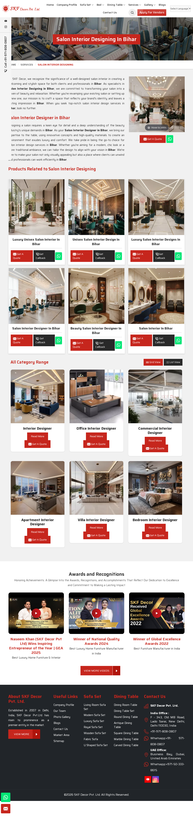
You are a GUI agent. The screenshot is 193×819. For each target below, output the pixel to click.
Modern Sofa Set (94, 715)
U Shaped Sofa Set (96, 745)
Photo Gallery (62, 717)
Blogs (162, 5)
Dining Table (115, 5)
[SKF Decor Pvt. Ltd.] (16, 8)
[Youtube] (5, 21)
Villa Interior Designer (96, 520)
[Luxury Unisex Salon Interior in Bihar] (36, 207)
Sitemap (59, 741)
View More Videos (96, 671)
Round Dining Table (126, 717)
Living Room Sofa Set (95, 707)
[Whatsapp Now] (169, 139)
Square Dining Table (126, 733)
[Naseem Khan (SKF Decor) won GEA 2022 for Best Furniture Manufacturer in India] (157, 613)
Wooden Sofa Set (95, 733)
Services (133, 5)
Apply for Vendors (151, 12)
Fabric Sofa (91, 739)
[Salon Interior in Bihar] (156, 296)
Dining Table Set (124, 711)
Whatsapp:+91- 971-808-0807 (167, 741)
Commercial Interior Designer (155, 430)
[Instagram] (5, 27)
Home (50, 5)
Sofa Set (85, 5)
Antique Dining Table (123, 725)
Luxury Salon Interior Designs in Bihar (155, 241)
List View (174, 362)
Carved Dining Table (126, 745)
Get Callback (40, 256)
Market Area (61, 735)
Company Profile (67, 5)
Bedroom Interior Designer (155, 520)
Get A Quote (18, 256)
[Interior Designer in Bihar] (38, 396)
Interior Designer (37, 428)
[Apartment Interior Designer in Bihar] (38, 488)
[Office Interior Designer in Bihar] (96, 396)
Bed (99, 5)
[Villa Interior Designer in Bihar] (96, 488)
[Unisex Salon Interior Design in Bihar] (96, 207)
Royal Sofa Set (93, 727)
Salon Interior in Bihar (156, 328)
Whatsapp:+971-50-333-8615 (167, 767)
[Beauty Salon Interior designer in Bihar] (96, 296)
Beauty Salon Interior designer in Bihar (95, 330)
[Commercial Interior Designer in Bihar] (155, 396)
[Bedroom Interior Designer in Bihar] (155, 488)
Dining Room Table (125, 705)
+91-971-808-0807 (163, 731)
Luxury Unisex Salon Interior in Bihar (36, 241)
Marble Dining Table (126, 739)
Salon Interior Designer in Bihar (36, 328)
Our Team (60, 711)
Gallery (148, 5)
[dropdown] (92, 5)
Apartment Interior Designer (37, 522)
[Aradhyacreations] (132, 12)
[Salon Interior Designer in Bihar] (36, 296)
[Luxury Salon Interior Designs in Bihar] (156, 207)
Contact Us (110, 12)
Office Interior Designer (96, 428)
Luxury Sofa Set (94, 721)
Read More (37, 436)
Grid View (155, 362)
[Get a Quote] (5, 808)
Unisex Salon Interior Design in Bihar (96, 241)
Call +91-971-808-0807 (6, 52)
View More (21, 734)
